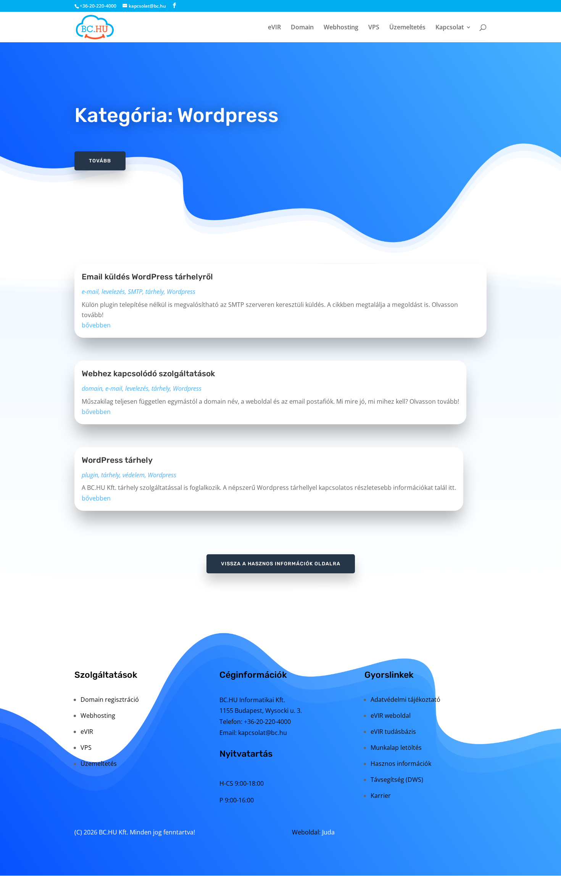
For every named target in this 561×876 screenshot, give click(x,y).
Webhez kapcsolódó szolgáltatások (148, 373)
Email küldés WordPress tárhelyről (147, 276)
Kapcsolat (449, 27)
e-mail (90, 291)
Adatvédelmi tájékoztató (405, 699)
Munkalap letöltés (396, 747)
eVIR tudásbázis (393, 731)
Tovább (100, 161)
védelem (134, 475)
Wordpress (181, 291)
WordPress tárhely (117, 460)
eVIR (274, 27)
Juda (328, 832)
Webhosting (341, 27)
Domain (302, 27)
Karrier (381, 795)
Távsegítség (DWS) (397, 779)
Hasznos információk (401, 763)
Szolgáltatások (105, 674)
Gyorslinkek (389, 674)
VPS (373, 27)
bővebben (96, 325)
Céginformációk (253, 674)
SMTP (135, 291)
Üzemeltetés (407, 27)
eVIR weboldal (391, 715)
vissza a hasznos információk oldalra (280, 563)
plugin (90, 475)
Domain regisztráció (110, 699)
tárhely (154, 291)
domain (92, 388)
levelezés (113, 291)
